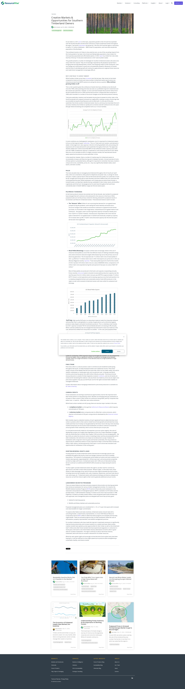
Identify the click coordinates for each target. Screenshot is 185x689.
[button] (132, 678)
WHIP (88, 489)
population (82, 45)
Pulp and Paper (85, 586)
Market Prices (113, 591)
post (79, 42)
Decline (119, 351)
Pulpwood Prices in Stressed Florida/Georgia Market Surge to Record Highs (120, 628)
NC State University (71, 386)
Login (167, 3)
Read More (73, 594)
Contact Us (178, 3)
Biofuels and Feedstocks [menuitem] (57, 662)
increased (88, 78)
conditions (101, 376)
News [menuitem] (116, 668)
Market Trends (126, 589)
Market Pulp (93, 586)
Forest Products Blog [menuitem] (99, 662)
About (160, 3)
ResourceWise (58, 581)
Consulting (137, 3)
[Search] (172, 3)
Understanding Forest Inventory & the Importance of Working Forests (92, 622)
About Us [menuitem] (117, 662)
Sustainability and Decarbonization (89, 642)
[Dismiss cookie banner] (123, 337)
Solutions (127, 3)
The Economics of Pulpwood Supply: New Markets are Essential (62, 624)
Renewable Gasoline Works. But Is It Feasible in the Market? (64, 578)
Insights (153, 3)
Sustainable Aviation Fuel (59, 587)
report (101, 56)
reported (86, 261)
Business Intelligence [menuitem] (77, 662)
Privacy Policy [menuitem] (64, 679)
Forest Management (56, 30)
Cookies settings (95, 351)
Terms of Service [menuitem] (55, 679)
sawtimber (87, 143)
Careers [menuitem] (117, 671)
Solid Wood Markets (68, 30)
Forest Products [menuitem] (55, 668)
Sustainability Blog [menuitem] (98, 665)
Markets (119, 3)
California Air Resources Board (100, 407)
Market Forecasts (114, 586)
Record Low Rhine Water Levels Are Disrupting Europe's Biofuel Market (120, 579)
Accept (107, 351)
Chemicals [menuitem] (53, 665)
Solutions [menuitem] (74, 665)
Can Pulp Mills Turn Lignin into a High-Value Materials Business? (92, 579)
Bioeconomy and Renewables (60, 589)
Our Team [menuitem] (117, 665)
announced (80, 273)
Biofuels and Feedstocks (59, 584)
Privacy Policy (117, 343)
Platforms (144, 3)
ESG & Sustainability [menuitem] (77, 668)
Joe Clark (114, 632)
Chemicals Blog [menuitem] (97, 668)
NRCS (79, 515)
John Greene (57, 27)
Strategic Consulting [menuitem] (77, 671)
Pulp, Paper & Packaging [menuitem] (57, 671)
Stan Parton (58, 628)
